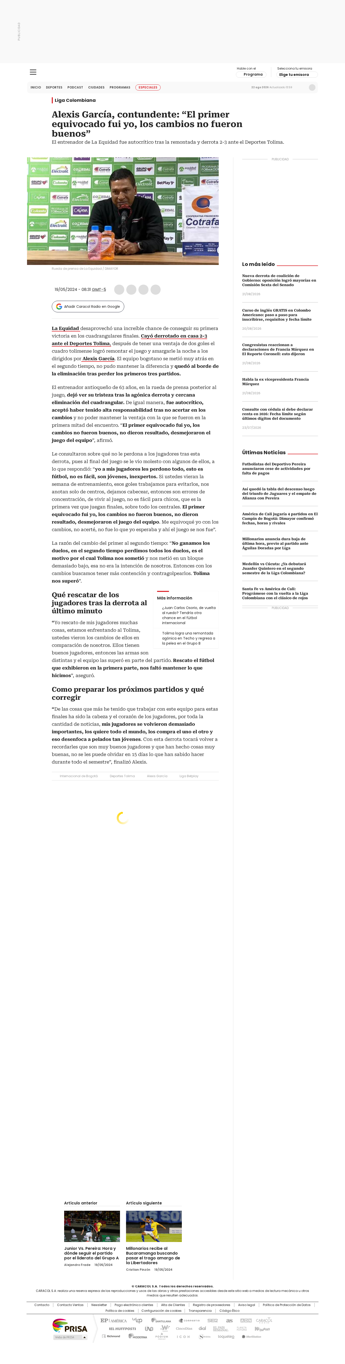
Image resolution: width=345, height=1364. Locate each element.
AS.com (228, 1320)
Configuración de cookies (161, 1311)
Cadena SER (211, 1320)
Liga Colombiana (75, 100)
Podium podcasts (160, 1335)
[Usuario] (312, 87)
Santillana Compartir (187, 1320)
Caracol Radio (173, 72)
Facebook (119, 290)
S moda (203, 1335)
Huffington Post (120, 1328)
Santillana (158, 1320)
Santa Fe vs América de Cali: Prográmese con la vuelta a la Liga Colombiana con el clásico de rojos (275, 593)
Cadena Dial (201, 1328)
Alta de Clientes (173, 1305)
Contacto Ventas (70, 1305)
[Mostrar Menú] (33, 72)
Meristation (250, 1335)
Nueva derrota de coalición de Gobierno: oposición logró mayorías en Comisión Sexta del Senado (279, 280)
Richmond (111, 1335)
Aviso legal (246, 1305)
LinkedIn (143, 290)
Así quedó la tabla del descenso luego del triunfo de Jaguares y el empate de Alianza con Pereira (279, 493)
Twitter (131, 290)
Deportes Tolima (122, 776)
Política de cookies (120, 1311)
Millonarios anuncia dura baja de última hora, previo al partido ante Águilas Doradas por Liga (275, 543)
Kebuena (262, 1328)
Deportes (54, 87)
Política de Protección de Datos (287, 1305)
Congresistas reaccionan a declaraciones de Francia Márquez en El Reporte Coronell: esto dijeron (278, 349)
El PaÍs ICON (182, 1335)
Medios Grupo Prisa (70, 1337)
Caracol (264, 1320)
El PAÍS (113, 1320)
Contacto (41, 1305)
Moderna (137, 1335)
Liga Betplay (189, 776)
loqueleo (226, 1335)
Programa (253, 74)
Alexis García (157, 776)
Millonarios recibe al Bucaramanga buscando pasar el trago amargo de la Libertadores (153, 1256)
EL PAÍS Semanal (219, 1328)
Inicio (36, 87)
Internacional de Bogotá (79, 776)
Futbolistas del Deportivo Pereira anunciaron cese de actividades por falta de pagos (276, 468)
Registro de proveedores (211, 1305)
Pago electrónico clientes (134, 1305)
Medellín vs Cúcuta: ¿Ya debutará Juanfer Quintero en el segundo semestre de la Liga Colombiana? (274, 568)
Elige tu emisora (294, 74)
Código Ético (229, 1311)
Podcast (75, 87)
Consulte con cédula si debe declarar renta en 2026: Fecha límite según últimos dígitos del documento (277, 413)
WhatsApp (156, 290)
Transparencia (200, 1311)
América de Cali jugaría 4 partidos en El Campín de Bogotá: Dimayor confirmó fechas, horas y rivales (280, 518)
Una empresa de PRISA (70, 1325)
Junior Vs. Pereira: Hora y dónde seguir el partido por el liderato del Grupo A (91, 1253)
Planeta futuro (240, 1328)
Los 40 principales (135, 1320)
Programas (120, 87)
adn (245, 1320)
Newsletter (301, 87)
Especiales (148, 87)
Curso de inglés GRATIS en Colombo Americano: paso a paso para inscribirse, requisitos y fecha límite (277, 314)
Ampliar (209, 167)
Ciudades (96, 87)
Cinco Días (182, 1328)
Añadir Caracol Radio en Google (92, 306)
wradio (162, 1328)
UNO (147, 1328)
